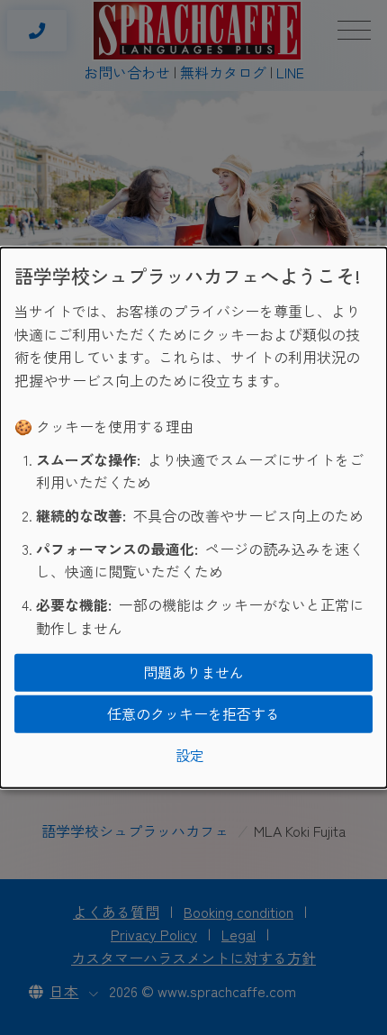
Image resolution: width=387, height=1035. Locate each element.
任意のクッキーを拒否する (193, 713)
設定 (190, 754)
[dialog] (193, 517)
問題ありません (193, 672)
